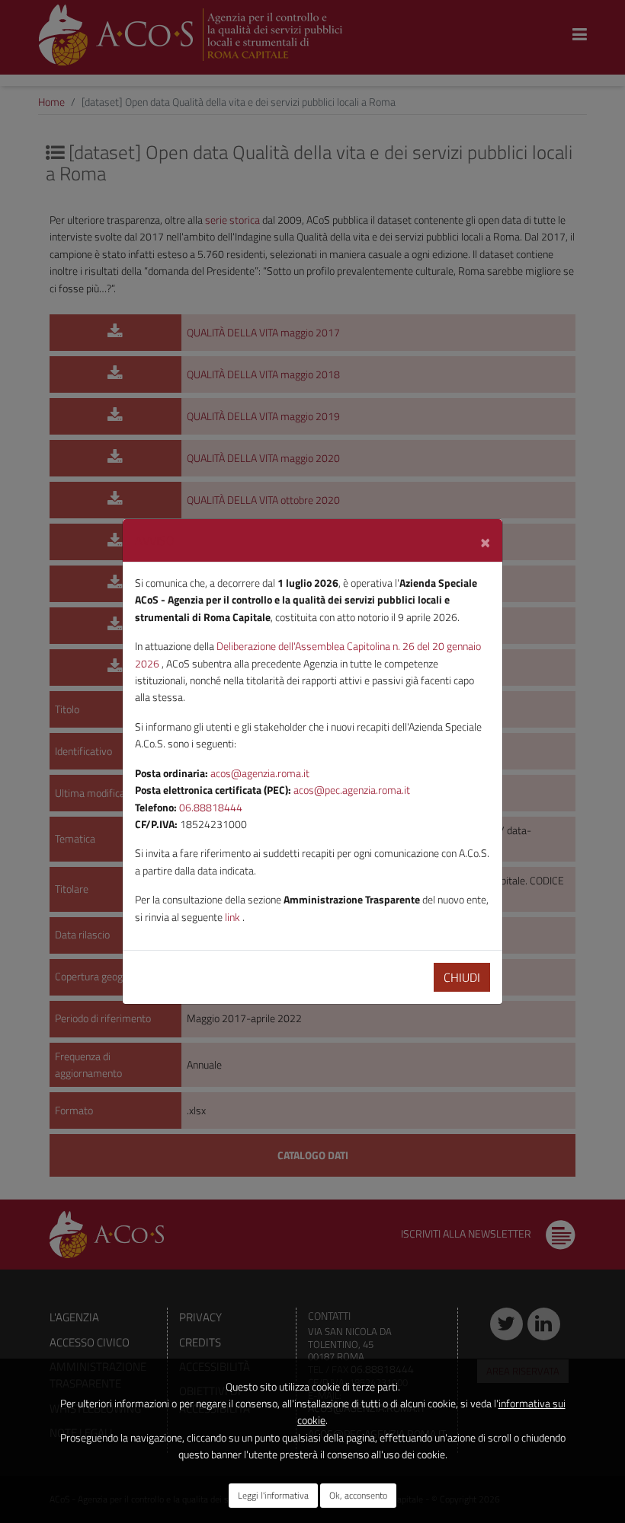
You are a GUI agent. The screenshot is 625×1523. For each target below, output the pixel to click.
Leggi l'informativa (273, 1495)
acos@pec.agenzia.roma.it (351, 790)
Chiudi (462, 977)
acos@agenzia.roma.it (259, 773)
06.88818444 (210, 807)
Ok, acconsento (358, 1495)
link (233, 917)
